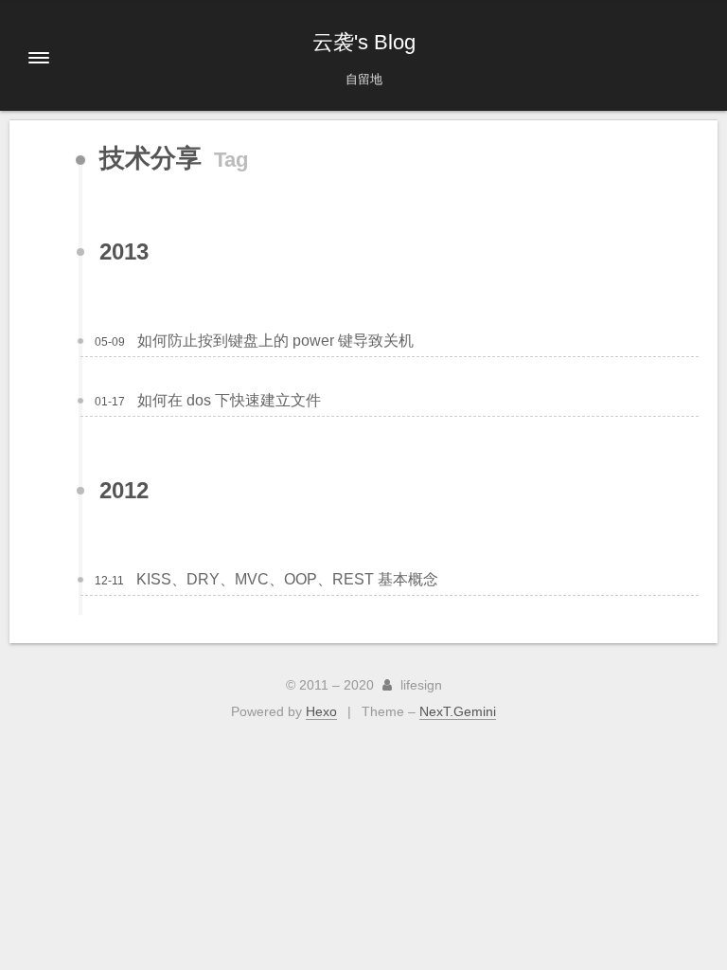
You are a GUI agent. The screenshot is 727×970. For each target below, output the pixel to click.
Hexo (321, 711)
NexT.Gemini (457, 711)
